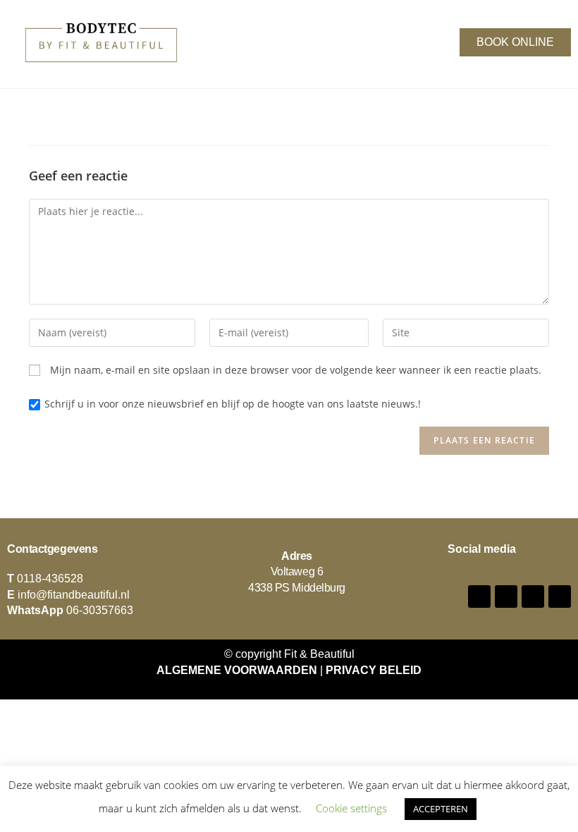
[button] (262, 39)
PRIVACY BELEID (374, 670)
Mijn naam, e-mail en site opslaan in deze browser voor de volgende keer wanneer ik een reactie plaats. (295, 370)
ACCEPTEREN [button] (440, 808)
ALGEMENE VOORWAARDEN (236, 670)
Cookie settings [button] (351, 808)
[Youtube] (533, 596)
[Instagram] (506, 596)
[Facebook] (479, 596)
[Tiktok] (559, 596)
